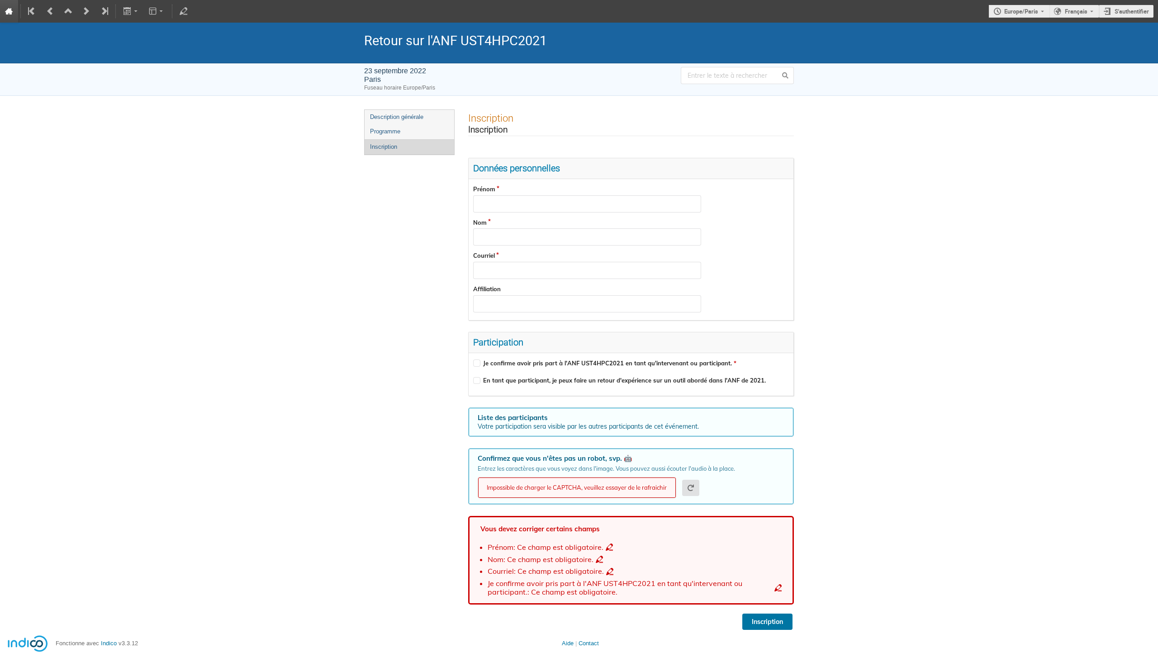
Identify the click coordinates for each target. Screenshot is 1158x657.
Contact (589, 643)
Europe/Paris (1021, 11)
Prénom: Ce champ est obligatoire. (545, 547)
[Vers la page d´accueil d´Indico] (9, 11)
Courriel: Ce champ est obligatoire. (546, 571)
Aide (568, 643)
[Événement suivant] (86, 11)
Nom (480, 222)
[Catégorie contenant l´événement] (68, 11)
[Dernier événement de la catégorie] (104, 11)
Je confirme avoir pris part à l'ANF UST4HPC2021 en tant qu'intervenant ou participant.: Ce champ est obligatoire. (615, 587)
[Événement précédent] (50, 11)
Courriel (484, 255)
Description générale (396, 116)
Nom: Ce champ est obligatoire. (540, 559)
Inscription (383, 146)
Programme (385, 131)
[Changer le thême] (157, 11)
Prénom (484, 189)
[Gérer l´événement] (184, 11)
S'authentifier (1132, 11)
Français (1076, 11)
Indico (109, 643)
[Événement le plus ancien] (32, 11)
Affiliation (487, 289)
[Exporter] (131, 11)
